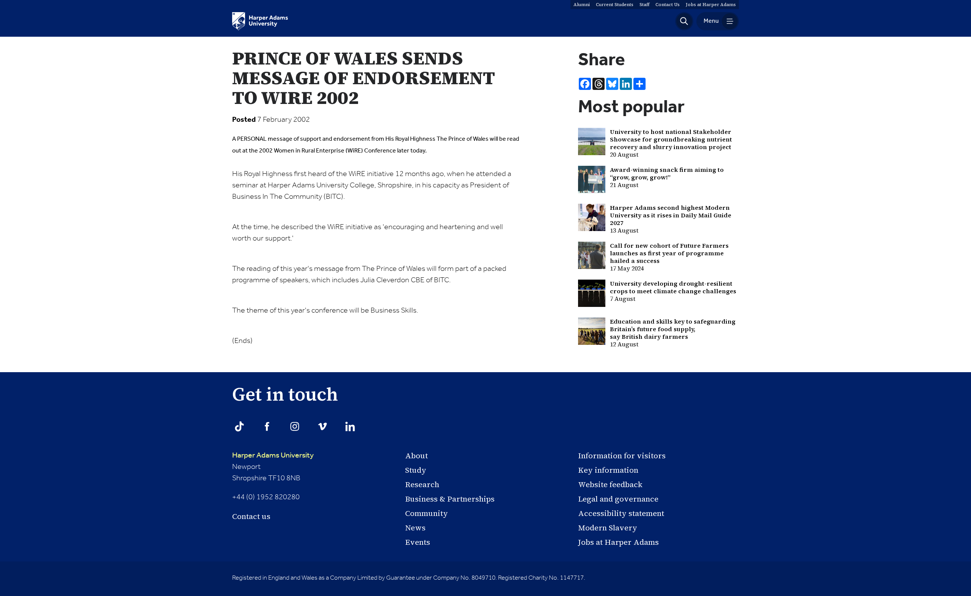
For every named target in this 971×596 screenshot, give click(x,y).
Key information (608, 470)
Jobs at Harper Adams (618, 542)
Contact (667, 5)
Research (422, 484)
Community (426, 513)
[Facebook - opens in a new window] (267, 426)
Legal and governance (618, 499)
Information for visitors (622, 455)
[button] (684, 21)
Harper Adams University (273, 455)
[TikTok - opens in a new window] (239, 426)
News (415, 527)
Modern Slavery (607, 527)
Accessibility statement (621, 513)
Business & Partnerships (450, 499)
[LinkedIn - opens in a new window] (350, 426)
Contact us (251, 516)
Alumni (581, 5)
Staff (644, 5)
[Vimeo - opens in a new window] (322, 426)
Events (417, 542)
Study (415, 470)
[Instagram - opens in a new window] (294, 426)
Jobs (711, 5)
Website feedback (610, 484)
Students (614, 5)
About (416, 455)
